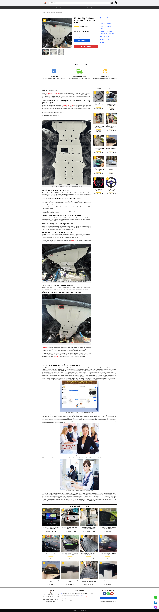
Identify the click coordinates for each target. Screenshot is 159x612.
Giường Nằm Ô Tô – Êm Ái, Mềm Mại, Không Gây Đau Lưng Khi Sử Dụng (89, 581)
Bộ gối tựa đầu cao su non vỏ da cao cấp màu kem (99, 148)
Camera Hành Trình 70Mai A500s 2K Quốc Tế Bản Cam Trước (111, 104)
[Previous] (44, 33)
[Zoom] (44, 46)
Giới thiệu (86, 7)
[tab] (44, 90)
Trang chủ (44, 7)
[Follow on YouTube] (112, 593)
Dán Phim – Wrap (66, 7)
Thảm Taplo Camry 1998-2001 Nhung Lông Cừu (108, 554)
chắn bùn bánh (57, 211)
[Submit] (112, 3)
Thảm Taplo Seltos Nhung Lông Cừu (51, 553)
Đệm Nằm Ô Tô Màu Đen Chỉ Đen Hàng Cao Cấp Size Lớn (89, 554)
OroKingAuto (78, 369)
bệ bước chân (74, 240)
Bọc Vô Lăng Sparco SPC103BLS (111, 190)
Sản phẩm (49, 7)
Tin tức (82, 7)
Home (43, 12)
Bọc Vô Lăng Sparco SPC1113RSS (99, 190)
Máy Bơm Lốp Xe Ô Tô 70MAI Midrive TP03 (98, 104)
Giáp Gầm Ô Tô (61, 12)
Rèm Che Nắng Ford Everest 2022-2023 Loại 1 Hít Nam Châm (108, 528)
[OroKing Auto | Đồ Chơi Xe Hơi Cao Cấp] (44, 2)
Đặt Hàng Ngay (82, 40)
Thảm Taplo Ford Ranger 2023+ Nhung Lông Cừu (70, 581)
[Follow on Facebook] (104, 593)
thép (49, 202)
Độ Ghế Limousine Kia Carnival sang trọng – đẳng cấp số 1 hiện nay (89, 528)
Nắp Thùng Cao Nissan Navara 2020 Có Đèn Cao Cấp (70, 528)
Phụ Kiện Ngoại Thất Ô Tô (51, 12)
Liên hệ (90, 7)
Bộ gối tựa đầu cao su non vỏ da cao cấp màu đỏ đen (111, 126)
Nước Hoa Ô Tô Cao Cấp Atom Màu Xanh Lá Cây (99, 169)
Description (44, 90)
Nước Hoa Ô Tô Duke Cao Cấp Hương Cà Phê (111, 148)
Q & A (56, 90)
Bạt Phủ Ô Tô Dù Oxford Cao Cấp (111, 169)
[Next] (70, 33)
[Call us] (108, 593)
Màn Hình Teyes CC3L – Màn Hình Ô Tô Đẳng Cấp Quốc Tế (51, 528)
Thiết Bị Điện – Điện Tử (57, 7)
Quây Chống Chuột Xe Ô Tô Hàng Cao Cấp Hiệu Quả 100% (70, 554)
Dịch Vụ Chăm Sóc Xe (75, 7)
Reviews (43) (51, 90)
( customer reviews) (83, 26)
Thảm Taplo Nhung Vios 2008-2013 (108, 580)
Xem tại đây (80, 595)
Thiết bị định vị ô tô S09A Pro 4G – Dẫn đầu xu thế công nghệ (99, 126)
